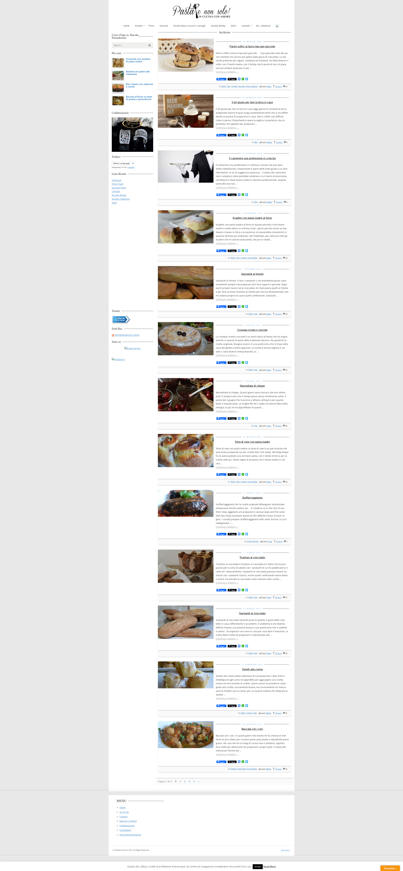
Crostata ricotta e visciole (252, 330)
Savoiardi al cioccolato (252, 613)
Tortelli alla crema (252, 669)
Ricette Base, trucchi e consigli (189, 25)
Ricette (138, 25)
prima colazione (252, 86)
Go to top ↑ (285, 850)
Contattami (125, 830)
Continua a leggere (227, 71)
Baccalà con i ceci (252, 729)
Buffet (223, 86)
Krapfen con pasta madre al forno (252, 217)
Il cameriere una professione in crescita (252, 158)
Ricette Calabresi (121, 198)
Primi (151, 25)
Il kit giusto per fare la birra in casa (252, 102)
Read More (269, 866)
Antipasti (233, 769)
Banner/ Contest (128, 821)
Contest (249, 713)
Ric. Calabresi (263, 25)
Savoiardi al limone (252, 274)
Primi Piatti (242, 769)
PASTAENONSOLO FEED (126, 335)
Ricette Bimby (218, 25)
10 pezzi (278, 86)
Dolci (233, 25)
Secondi (164, 25)
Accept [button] (258, 866)
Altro (256, 142)
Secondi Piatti (252, 769)
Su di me (124, 812)
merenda (241, 86)
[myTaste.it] (118, 359)
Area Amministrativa (130, 834)
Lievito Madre (252, 258)
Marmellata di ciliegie (252, 385)
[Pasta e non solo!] (201, 10)
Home (126, 25)
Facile (269, 426)
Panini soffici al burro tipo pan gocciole (252, 46)
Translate (130, 167)
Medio (269, 86)
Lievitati (246, 25)
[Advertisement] (132, 255)
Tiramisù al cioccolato (252, 557)
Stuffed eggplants (252, 497)
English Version (252, 541)
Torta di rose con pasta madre (252, 441)
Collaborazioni (127, 825)
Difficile (269, 142)
